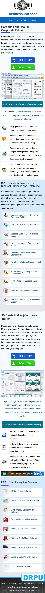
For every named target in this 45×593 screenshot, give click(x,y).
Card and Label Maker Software (24, 519)
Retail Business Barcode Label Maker (24, 282)
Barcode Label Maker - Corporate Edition (16, 28)
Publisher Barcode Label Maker (24, 290)
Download (25, 20)
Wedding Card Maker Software (24, 529)
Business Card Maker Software (24, 548)
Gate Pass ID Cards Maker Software (22, 511)
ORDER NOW (25, 60)
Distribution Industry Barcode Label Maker (26, 263)
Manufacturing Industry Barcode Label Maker (24, 272)
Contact (34, 20)
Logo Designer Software (21, 566)
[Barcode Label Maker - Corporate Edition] (22, 99)
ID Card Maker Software (21, 491)
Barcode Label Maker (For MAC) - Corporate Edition (25, 216)
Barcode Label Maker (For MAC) (25, 224)
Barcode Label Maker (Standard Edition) (24, 235)
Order (17, 20)
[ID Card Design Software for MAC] (22, 475)
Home (10, 20)
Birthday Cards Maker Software (24, 538)
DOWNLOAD (25, 67)
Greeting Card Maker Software (24, 557)
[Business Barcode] (22, 11)
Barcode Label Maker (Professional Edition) (26, 301)
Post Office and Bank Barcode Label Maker (23, 254)
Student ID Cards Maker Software (25, 500)
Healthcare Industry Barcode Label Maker (25, 244)
